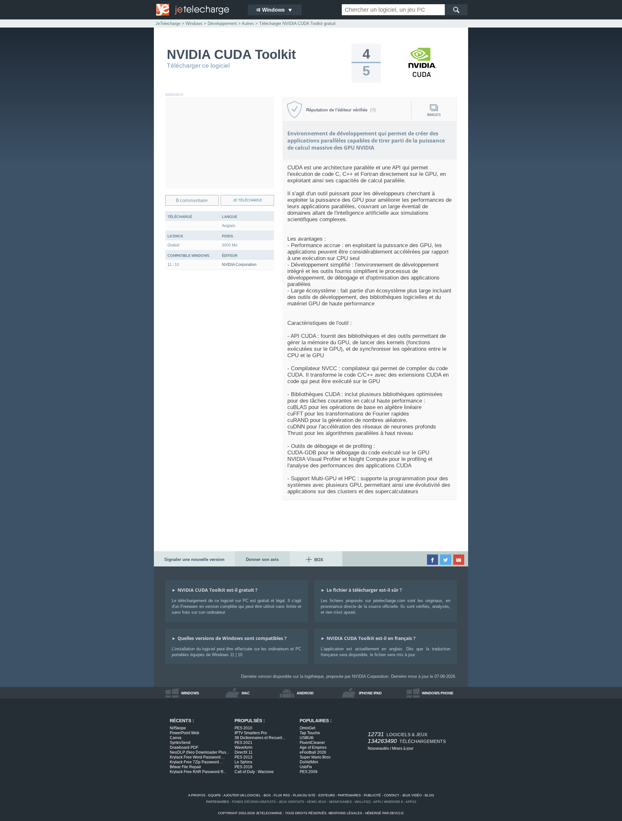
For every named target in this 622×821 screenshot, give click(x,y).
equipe (214, 795)
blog (429, 795)
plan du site (304, 795)
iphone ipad (370, 693)
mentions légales (345, 813)
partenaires (349, 795)
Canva (175, 737)
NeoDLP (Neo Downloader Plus (199, 752)
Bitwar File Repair (185, 767)
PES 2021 (243, 742)
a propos (196, 795)
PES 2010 (243, 728)
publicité (372, 795)
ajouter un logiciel (242, 795)
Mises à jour (402, 748)
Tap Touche (310, 733)
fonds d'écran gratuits (254, 802)
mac (246, 693)
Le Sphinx (243, 762)
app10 (411, 802)
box (267, 795)
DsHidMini (309, 762)
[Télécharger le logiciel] (421, 81)
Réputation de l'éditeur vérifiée (338, 110)
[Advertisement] (219, 143)
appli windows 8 (388, 802)
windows (190, 693)
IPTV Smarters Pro (251, 733)
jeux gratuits (291, 802)
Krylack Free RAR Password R (198, 772)
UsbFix (306, 767)
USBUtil (307, 737)
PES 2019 (243, 767)
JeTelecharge (168, 23)
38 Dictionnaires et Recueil (260, 737)
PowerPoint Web (184, 733)
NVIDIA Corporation (239, 264)
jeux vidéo (412, 795)
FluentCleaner (312, 742)
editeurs (326, 795)
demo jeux (316, 802)
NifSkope (178, 728)
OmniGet (307, 728)
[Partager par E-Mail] (459, 559)
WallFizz (363, 802)
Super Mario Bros (315, 757)
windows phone (437, 693)
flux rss (282, 795)
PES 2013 (243, 757)
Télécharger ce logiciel (198, 65)
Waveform (243, 747)
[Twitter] (446, 559)
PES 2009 (308, 772)
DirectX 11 (244, 752)
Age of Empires (313, 747)
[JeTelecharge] (197, 9)
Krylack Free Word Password (197, 757)
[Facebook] (433, 559)
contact (391, 795)
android (305, 693)
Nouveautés (378, 748)
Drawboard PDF (184, 747)
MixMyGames (340, 802)
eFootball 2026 (313, 752)
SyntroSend (180, 742)
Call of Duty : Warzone (254, 772)
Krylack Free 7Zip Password (196, 762)
